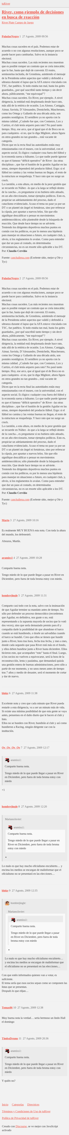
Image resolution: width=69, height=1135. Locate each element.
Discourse (21, 1126)
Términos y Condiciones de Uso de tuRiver (26, 1111)
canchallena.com (20, 257)
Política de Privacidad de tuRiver (20, 1118)
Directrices (33, 1104)
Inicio (5, 1104)
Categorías (18, 1104)
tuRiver (6, 3)
